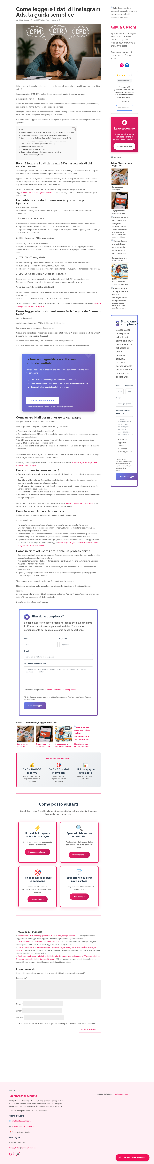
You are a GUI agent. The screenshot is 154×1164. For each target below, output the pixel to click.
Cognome (63, 639)
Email (19, 1011)
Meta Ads (98, 8)
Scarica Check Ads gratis (42, 400)
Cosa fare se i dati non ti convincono (35, 149)
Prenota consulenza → (37, 852)
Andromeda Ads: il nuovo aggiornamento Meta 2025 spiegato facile (46, 936)
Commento (21, 978)
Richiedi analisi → (79, 855)
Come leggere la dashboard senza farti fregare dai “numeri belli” (46, 138)
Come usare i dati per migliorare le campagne (39, 144)
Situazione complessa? (34, 155)
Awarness (116, 8)
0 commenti (55, 20)
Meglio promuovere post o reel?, (79, 503)
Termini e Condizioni (53, 689)
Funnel (107, 8)
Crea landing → (79, 897)
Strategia (88, 8)
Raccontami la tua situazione (35, 663)
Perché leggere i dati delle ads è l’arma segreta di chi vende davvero (48, 132)
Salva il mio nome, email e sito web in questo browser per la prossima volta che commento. (57, 1023)
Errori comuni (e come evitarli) (32, 147)
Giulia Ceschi (24, 20)
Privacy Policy (70, 689)
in (12, 1154)
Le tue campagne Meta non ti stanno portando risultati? (49, 141)
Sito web (20, 1018)
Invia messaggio (35, 705)
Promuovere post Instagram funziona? (37, 193)
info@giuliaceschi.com (21, 1121)
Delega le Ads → (37, 899)
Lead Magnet (128, 8)
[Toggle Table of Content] (72, 129)
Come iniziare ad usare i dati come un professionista (41, 152)
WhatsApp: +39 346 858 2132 (24, 1126)
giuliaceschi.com (121, 1094)
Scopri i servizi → (124, 146)
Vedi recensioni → (124, 108)
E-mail (26, 651)
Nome (26, 639)
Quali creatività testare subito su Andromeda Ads (38, 941)
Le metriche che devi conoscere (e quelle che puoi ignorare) (44, 135)
